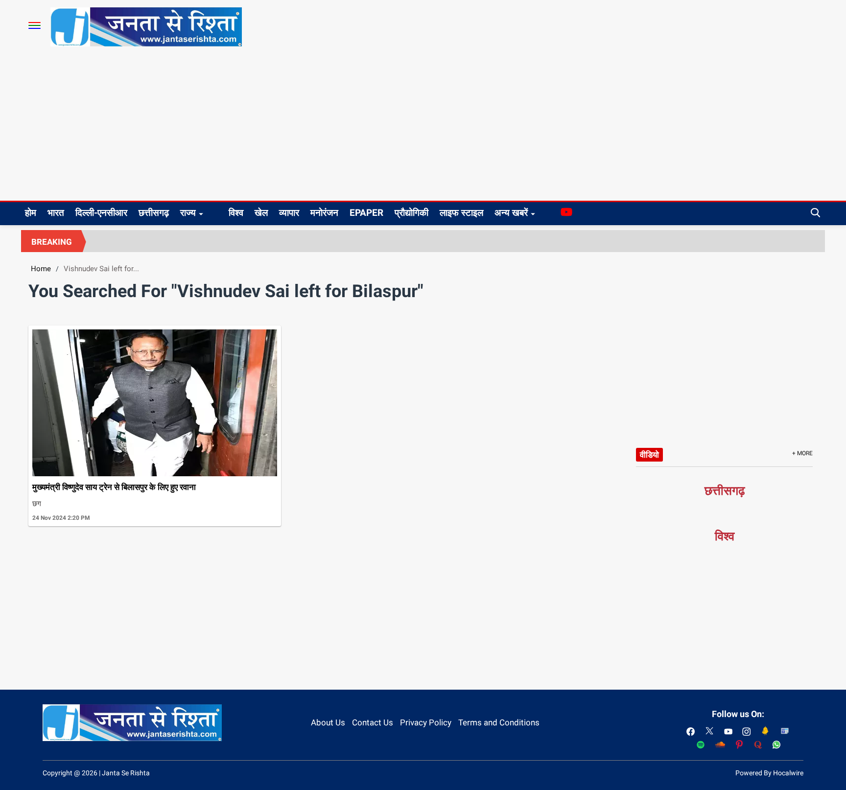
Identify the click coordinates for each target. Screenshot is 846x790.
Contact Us (372, 722)
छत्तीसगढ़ (154, 212)
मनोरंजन (324, 212)
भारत (55, 212)
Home (41, 268)
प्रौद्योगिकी (411, 212)
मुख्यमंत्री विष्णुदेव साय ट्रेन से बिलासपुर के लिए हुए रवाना (114, 487)
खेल (261, 212)
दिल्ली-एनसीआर (101, 212)
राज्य (188, 212)
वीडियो (649, 455)
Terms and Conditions (499, 722)
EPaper (366, 212)
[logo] (146, 26)
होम (30, 212)
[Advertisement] (423, 127)
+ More (802, 453)
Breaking (51, 242)
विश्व (236, 212)
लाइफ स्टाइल (461, 212)
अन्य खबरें (511, 212)
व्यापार (289, 212)
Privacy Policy (425, 722)
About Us (328, 722)
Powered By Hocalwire (769, 773)
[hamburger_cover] (34, 25)
